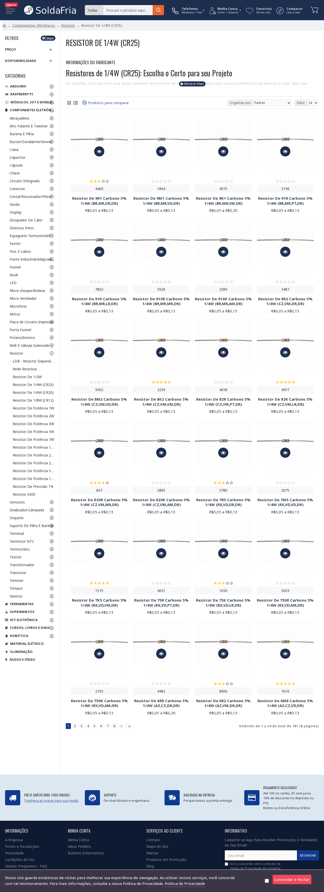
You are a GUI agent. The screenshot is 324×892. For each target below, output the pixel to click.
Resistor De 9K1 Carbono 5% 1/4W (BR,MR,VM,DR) (223, 201)
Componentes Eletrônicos (33, 25)
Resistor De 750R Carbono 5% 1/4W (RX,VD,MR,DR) (285, 603)
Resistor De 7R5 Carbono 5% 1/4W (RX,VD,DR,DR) (223, 502)
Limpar (50, 38)
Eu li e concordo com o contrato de (255, 866)
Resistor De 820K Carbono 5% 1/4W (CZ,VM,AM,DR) (161, 502)
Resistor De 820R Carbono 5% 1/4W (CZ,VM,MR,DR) (99, 502)
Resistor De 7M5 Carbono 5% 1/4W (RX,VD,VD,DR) (285, 502)
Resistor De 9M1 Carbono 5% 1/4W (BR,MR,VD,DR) (161, 201)
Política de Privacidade (185, 883)
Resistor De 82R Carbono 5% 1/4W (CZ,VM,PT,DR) (223, 402)
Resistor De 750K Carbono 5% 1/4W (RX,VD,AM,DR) (99, 703)
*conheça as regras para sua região (51, 800)
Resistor (68, 25)
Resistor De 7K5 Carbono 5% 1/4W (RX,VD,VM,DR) (99, 603)
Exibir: (301, 103)
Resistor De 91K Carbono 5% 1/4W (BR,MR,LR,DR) (99, 301)
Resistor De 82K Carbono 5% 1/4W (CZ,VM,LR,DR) (285, 402)
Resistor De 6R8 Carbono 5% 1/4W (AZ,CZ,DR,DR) (161, 703)
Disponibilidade (20, 60)
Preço (10, 49)
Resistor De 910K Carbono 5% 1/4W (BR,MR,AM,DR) (223, 301)
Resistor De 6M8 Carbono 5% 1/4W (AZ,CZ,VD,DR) (285, 703)
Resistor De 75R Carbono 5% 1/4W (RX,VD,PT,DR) (161, 603)
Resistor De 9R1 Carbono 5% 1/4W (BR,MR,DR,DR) (99, 201)
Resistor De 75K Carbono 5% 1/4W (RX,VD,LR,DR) (223, 603)
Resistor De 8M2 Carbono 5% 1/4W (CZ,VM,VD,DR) (99, 402)
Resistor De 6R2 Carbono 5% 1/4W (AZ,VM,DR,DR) (223, 703)
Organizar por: (240, 103)
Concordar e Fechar (292, 879)
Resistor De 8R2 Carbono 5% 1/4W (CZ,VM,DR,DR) (285, 301)
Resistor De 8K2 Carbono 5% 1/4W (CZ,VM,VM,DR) (161, 402)
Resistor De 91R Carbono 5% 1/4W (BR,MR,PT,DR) (285, 201)
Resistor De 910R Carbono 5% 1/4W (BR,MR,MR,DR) (161, 301)
